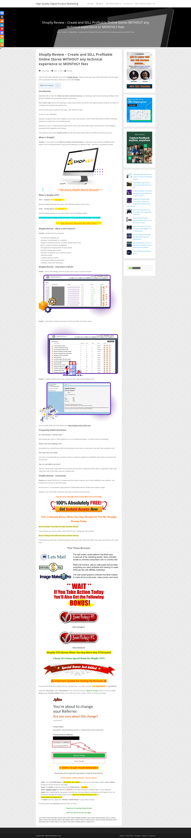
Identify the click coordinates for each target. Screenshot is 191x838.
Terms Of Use (129, 836)
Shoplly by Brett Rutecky (87, 820)
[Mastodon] (2, 33)
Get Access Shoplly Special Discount (79, 189)
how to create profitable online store (54, 818)
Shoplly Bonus (74, 820)
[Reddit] (2, 21)
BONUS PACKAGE (78, 778)
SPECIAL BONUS (91, 778)
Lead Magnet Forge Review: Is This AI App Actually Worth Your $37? (142, 185)
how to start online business (96, 818)
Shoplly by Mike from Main (104, 820)
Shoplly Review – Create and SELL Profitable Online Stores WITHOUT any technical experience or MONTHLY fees (101, 32)
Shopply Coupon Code (87, 822)
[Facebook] (2, 13)
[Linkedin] (2, 25)
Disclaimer (138, 836)
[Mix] (2, 37)
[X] (2, 17)
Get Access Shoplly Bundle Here (79, 223)
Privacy (122, 836)
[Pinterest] (2, 29)
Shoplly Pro (66, 822)
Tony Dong (45, 71)
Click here (84, 787)
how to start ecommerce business (76, 818)
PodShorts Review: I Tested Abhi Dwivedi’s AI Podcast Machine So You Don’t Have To (142, 193)
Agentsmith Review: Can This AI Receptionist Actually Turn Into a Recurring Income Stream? (142, 245)
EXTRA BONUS (66, 778)
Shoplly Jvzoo (49, 822)
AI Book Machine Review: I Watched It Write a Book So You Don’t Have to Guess (142, 220)
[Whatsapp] (2, 41)
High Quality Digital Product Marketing (57, 3)
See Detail (58, 200)
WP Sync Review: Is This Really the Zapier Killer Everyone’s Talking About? (142, 237)
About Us (144, 836)
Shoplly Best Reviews (63, 820)
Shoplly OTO (58, 822)
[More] (2, 45)
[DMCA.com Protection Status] (134, 268)
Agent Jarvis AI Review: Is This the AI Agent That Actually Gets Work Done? (142, 212)
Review (69, 71)
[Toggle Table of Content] (56, 85)
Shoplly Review (75, 822)
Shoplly (108, 818)
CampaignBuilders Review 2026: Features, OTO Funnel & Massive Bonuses (142, 177)
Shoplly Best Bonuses (50, 820)
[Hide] (1, 48)
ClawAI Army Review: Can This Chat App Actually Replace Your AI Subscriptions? (142, 228)
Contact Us (152, 836)
